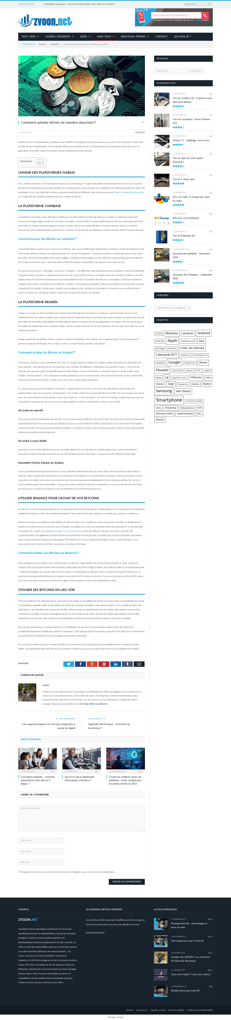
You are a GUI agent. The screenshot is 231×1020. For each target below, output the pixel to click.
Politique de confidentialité (200, 1010)
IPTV (199, 371)
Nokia (208, 377)
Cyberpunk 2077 (166, 355)
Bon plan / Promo (133, 36)
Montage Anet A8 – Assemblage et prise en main (189, 925)
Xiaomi (160, 419)
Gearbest (160, 363)
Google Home (189, 363)
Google (174, 362)
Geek (83, 36)
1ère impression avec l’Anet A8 (187, 940)
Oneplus (160, 384)
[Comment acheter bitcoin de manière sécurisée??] (81, 87)
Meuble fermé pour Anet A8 (185, 990)
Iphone (189, 370)
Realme (195, 384)
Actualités (140, 133)
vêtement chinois (164, 413)
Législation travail (179, 378)
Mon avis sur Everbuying (186, 218)
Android (204, 333)
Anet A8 (160, 341)
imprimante (177, 371)
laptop (158, 378)
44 (211, 920)
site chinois (183, 391)
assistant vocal (188, 341)
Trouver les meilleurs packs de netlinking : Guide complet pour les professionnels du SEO (125, 780)
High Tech (104, 36)
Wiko (199, 414)
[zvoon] (45, 20)
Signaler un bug (158, 1010)
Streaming (170, 408)
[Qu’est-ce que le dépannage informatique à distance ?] (81, 760)
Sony (158, 408)
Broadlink (172, 349)
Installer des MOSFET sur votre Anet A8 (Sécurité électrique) (190, 959)
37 (211, 937)
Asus (201, 341)
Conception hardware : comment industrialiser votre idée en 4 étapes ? (79, 4)
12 (211, 970)
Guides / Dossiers (57, 36)
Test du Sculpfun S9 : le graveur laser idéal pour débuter (192, 100)
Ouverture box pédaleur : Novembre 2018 (191, 255)
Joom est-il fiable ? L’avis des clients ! (191, 974)
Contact (162, 36)
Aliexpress (171, 333)
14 (211, 953)
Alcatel (158, 334)
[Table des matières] (40, 162)
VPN (200, 408)
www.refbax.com (44, 947)
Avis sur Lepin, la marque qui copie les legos (191, 199)
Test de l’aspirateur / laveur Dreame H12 (191, 121)
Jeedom (207, 371)
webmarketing (185, 413)
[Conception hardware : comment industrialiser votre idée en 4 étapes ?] (37, 760)
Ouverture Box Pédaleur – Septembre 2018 (192, 276)
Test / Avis (28, 36)
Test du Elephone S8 (184, 235)
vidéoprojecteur (187, 408)
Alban (46, 685)
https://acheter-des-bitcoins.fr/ (129, 192)
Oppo (171, 384)
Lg (166, 377)
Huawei (162, 370)
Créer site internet (192, 348)
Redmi (207, 384)
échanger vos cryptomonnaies (67, 531)
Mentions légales (176, 1010)
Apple (172, 341)
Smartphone (169, 400)
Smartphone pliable (194, 401)
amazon (188, 333)
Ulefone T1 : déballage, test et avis (191, 140)
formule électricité (200, 355)
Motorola (196, 377)
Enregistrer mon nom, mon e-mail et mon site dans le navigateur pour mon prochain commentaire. (68, 872)
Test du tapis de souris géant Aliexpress (188, 160)
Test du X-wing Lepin (184, 179)
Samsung (164, 391)
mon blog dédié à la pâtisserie (93, 704)
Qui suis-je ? (182, 36)
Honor (203, 362)
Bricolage (160, 348)
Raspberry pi (183, 384)
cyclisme (185, 355)
